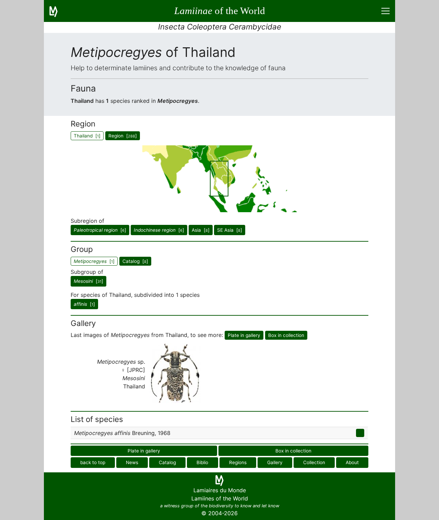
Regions (238, 462)
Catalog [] (135, 261)
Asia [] (201, 230)
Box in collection (286, 335)
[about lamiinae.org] (57, 11)
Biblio (202, 462)
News (132, 462)
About (352, 462)
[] (100, 230)
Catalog (167, 462)
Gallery (275, 462)
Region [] (122, 135)
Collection (314, 462)
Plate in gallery (244, 335)
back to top (92, 462)
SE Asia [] (229, 230)
